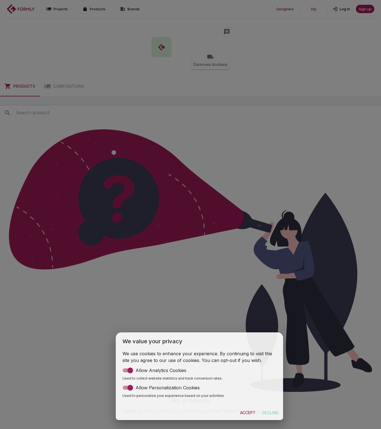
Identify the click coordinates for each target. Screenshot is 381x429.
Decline (270, 412)
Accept (247, 412)
